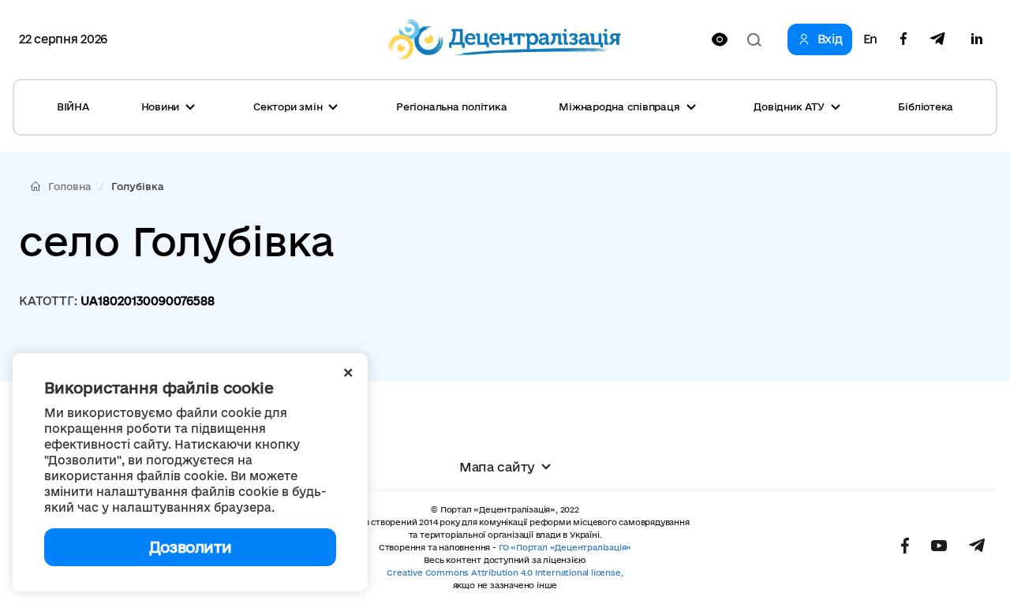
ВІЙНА (73, 106)
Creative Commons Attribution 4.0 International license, (505, 572)
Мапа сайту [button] (497, 467)
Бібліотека (925, 106)
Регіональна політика (451, 106)
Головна (70, 186)
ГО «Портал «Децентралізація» (565, 547)
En (870, 39)
